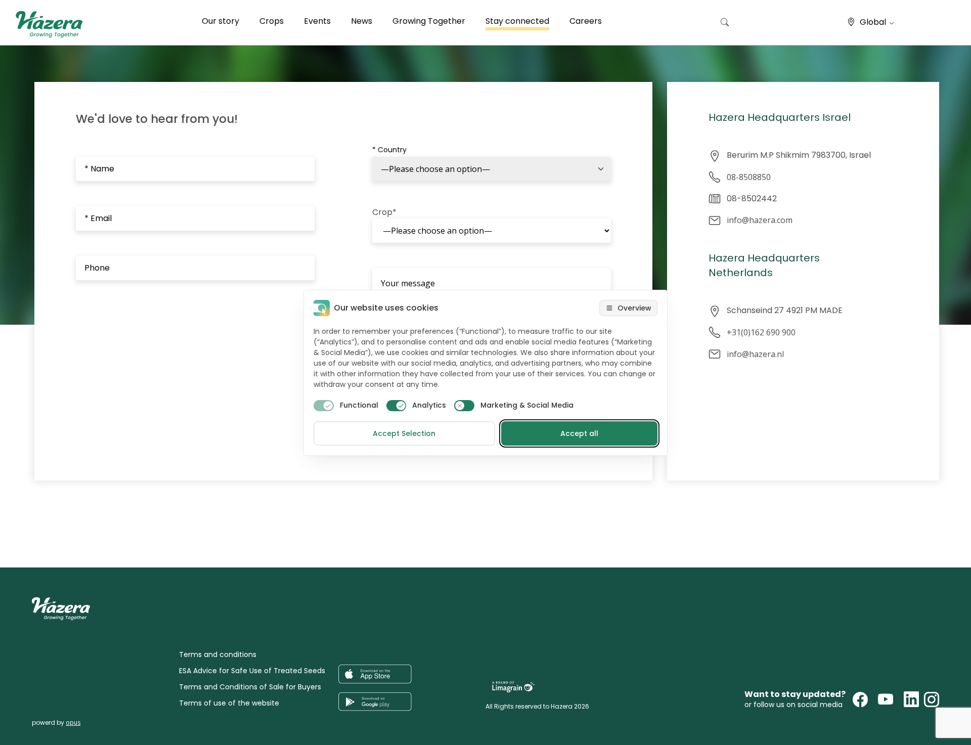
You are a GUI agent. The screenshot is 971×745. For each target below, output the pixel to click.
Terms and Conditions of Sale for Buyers (250, 687)
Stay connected (517, 21)
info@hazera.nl (755, 354)
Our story (220, 21)
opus (73, 722)
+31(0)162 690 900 (761, 332)
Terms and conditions (217, 654)
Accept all (579, 433)
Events (317, 21)
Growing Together (428, 21)
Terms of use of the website (229, 703)
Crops (271, 21)
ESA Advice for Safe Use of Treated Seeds (252, 671)
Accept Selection (404, 433)
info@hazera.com (759, 220)
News (361, 21)
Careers (585, 21)
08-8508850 (749, 177)
